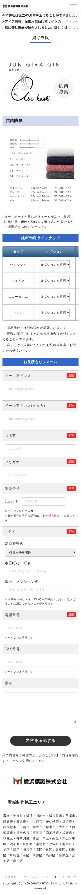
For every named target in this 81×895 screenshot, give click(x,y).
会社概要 (10, 877)
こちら (74, 27)
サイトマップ (67, 877)
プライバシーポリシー (37, 877)
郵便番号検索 (51, 515)
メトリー (72, 21)
